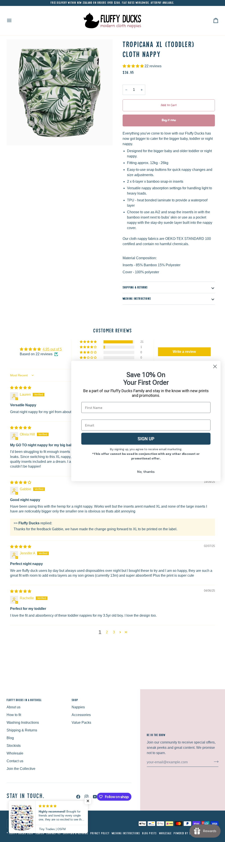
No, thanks (146, 471)
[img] (20, 388)
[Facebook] (78, 797)
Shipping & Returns (135, 287)
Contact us (15, 761)
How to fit (14, 715)
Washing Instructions (137, 298)
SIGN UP (146, 438)
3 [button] (114, 632)
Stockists (14, 745)
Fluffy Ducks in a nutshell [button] (24, 700)
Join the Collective (21, 769)
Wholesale (15, 753)
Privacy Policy (99, 833)
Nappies (78, 707)
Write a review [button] (184, 352)
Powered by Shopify (186, 833)
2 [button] (107, 632)
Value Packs (81, 722)
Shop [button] (75, 700)
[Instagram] (87, 797)
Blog (10, 738)
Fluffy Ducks (17, 833)
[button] (134, 66)
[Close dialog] (215, 366)
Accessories (81, 715)
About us (13, 707)
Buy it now (169, 120)
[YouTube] (95, 797)
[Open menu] (13, 20)
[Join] (214, 761)
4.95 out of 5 (52, 349)
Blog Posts (149, 833)
